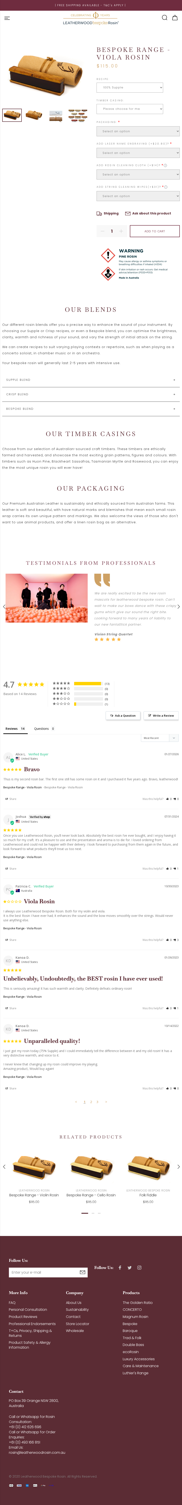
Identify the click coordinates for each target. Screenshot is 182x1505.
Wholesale (75, 1330)
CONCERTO (132, 1309)
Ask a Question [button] (125, 716)
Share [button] (12, 799)
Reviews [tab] (12, 728)
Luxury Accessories (139, 1359)
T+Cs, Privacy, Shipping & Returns (30, 1333)
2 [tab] (93, 1213)
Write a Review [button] (163, 716)
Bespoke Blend (20, 409)
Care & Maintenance (141, 1365)
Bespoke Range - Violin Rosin (34, 1195)
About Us (73, 1302)
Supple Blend (18, 380)
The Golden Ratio (138, 1302)
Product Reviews (23, 1316)
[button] (168, 799)
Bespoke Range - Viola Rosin (22, 787)
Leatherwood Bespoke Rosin (148, 1190)
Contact (73, 1316)
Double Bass (133, 1344)
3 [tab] (99, 1213)
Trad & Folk (132, 1337)
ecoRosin (131, 1351)
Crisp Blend (17, 394)
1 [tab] (84, 1213)
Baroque (130, 1330)
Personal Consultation (28, 1309)
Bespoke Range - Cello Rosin (91, 1195)
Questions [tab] (41, 728)
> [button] (106, 1101)
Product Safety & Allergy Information (30, 1345)
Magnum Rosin (135, 1316)
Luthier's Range (135, 1373)
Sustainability (77, 1309)
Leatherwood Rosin (34, 1190)
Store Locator (77, 1323)
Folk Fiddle (148, 1195)
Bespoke (130, 1323)
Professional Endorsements (32, 1323)
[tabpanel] (34, 1173)
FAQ (12, 1302)
